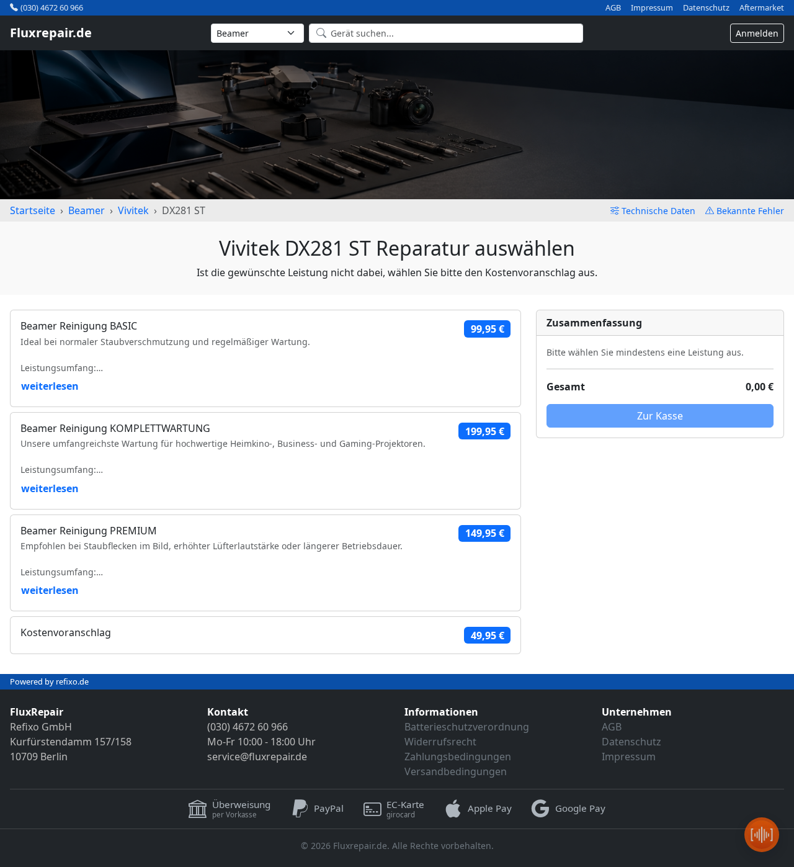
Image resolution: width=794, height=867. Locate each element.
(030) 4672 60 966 (51, 7)
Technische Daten (658, 211)
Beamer (86, 210)
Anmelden (757, 33)
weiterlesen (50, 386)
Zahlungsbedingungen (457, 756)
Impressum (652, 7)
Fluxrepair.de (51, 32)
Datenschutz (706, 7)
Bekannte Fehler (750, 211)
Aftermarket (761, 7)
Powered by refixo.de (49, 681)
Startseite (32, 210)
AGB (613, 7)
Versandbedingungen (455, 771)
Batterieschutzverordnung (466, 727)
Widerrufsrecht (440, 741)
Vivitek (133, 210)
